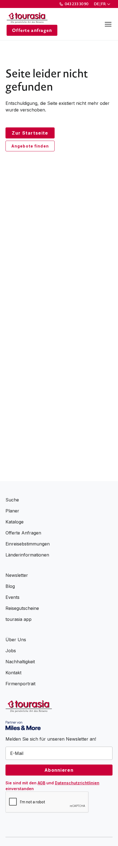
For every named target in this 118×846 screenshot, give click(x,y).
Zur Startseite (30, 133)
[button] (102, 4)
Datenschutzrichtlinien (77, 782)
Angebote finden (30, 146)
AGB (41, 782)
